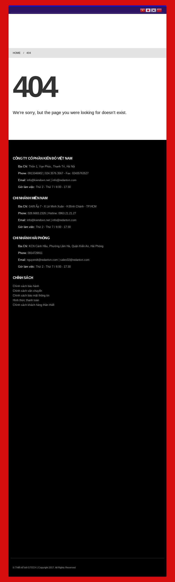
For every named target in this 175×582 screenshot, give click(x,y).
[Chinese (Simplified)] (159, 10)
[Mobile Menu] (16, 31)
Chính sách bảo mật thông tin (31, 295)
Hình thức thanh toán (26, 300)
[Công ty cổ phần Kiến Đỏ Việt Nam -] (31, 31)
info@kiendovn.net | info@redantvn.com (51, 180)
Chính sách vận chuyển (27, 290)
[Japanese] (148, 10)
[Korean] (154, 10)
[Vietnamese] (143, 10)
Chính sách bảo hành (26, 286)
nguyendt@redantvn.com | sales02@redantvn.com (58, 259)
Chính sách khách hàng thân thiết (33, 304)
